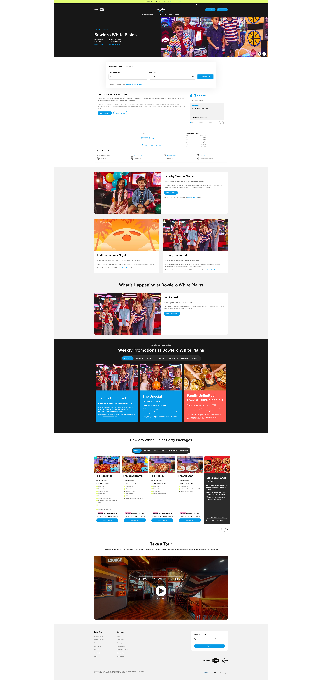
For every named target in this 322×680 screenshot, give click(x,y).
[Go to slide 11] (201, 122)
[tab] (115, 66)
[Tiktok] (225, 673)
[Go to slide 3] (192, 122)
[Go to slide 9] (199, 122)
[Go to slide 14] (204, 122)
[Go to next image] (264, 54)
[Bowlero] (224, 660)
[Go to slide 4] (193, 122)
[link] (210, 9)
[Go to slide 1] (190, 122)
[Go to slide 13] (203, 122)
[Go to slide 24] (216, 122)
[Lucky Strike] (96, 10)
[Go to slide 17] (208, 122)
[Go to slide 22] (213, 122)
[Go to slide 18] (209, 122)
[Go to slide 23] (214, 122)
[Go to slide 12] (202, 122)
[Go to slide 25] (217, 122)
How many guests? (114, 72)
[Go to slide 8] (198, 122)
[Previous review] (220, 122)
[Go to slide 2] (191, 122)
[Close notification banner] (226, 2)
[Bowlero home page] (161, 9)
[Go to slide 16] (207, 122)
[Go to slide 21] (212, 122)
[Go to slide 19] (210, 122)
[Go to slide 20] (211, 122)
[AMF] (102, 10)
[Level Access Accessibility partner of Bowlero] (206, 672)
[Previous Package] (221, 530)
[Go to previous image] (259, 54)
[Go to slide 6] (195, 122)
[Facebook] (215, 672)
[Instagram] (220, 672)
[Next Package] (226, 530)
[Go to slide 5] (194, 122)
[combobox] (128, 77)
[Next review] (223, 122)
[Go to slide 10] (200, 122)
